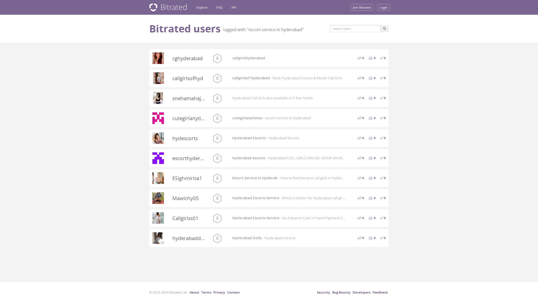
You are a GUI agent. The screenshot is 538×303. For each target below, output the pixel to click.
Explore (201, 7)
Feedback (380, 292)
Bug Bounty (341, 292)
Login (384, 7)
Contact (233, 292)
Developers (362, 292)
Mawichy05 (185, 198)
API (233, 7)
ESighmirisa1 (187, 178)
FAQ (219, 7)
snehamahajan (189, 98)
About (194, 292)
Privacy (219, 292)
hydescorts (185, 138)
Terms (206, 292)
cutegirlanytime (190, 118)
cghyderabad (187, 58)
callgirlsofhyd (187, 78)
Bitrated (168, 7)
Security (323, 292)
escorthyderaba (190, 158)
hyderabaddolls (190, 238)
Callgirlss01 (185, 218)
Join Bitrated (362, 7)
